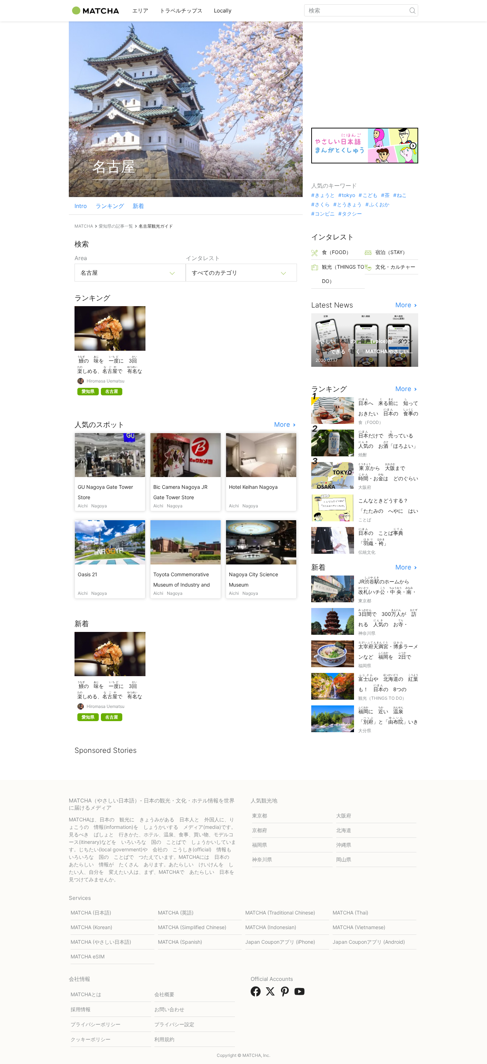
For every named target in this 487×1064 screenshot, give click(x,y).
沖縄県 (343, 845)
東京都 (259, 815)
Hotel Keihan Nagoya (253, 487)
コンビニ (325, 213)
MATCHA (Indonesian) (270, 927)
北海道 (343, 830)
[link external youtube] (300, 993)
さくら (322, 204)
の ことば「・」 (380, 537)
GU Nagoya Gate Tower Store (105, 492)
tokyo (348, 195)
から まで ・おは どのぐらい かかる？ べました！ (388, 472)
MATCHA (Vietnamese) (359, 927)
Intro (81, 205)
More (283, 424)
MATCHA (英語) (176, 913)
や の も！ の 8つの (388, 683)
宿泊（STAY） (391, 252)
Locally (222, 10)
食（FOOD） (336, 252)
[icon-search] (412, 10)
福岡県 (259, 845)
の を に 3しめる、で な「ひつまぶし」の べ (109, 365)
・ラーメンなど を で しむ (388, 651)
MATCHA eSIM (87, 956)
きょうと (325, 195)
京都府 (259, 830)
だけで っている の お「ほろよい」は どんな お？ (388, 440)
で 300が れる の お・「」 (387, 618)
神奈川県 (262, 859)
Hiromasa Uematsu (105, 381)
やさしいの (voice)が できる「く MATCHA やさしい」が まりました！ (364, 345)
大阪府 (343, 815)
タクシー (352, 213)
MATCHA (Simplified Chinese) (192, 927)
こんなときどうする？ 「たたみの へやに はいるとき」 (388, 506)
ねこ (402, 195)
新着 (138, 205)
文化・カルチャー (395, 267)
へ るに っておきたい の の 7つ (388, 407)
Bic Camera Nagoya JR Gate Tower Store (180, 492)
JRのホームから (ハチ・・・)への (387, 586)
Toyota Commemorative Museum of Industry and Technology (181, 580)
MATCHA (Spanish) (180, 942)
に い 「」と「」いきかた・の (388, 716)
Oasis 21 (87, 574)
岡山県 (343, 859)
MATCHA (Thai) (350, 913)
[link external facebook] (257, 993)
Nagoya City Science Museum (253, 579)
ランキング (110, 205)
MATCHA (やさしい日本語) (101, 942)
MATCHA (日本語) (91, 913)
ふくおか (379, 204)
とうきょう (349, 204)
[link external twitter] (271, 993)
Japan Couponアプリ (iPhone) (280, 942)
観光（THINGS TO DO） (343, 274)
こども (370, 195)
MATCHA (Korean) (91, 927)
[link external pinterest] (286, 993)
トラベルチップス (181, 10)
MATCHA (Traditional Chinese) (280, 913)
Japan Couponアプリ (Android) (369, 942)
